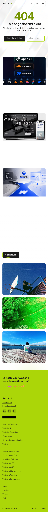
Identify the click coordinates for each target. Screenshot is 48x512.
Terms (43, 508)
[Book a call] (31, 3)
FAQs (4, 498)
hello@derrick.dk (9, 406)
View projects (35, 38)
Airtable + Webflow (10, 459)
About (5, 486)
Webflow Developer (10, 451)
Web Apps (6, 444)
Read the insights (14, 38)
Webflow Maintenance (11, 471)
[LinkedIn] (4, 411)
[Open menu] (43, 3)
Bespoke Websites (10, 424)
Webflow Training (9, 475)
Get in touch (10, 255)
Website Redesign (10, 432)
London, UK (7, 402)
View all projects (30, 255)
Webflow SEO (8, 463)
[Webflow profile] (14, 411)
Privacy (35, 508)
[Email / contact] (37, 3)
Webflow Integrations (11, 479)
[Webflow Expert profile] (9, 417)
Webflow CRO (8, 467)
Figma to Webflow (10, 455)
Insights (5, 490)
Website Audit (8, 428)
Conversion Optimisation (12, 440)
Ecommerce (7, 436)
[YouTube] (9, 411)
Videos (5, 494)
